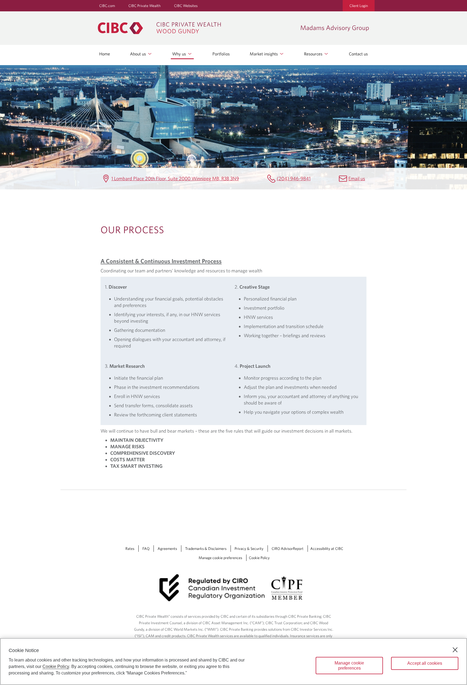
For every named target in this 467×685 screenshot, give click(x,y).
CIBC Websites (186, 6)
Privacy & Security (249, 548)
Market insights (264, 53)
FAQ (145, 548)
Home (104, 53)
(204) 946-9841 (294, 178)
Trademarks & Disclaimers (205, 548)
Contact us (358, 53)
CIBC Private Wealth (144, 6)
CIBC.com (107, 6)
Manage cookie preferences (220, 558)
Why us (179, 53)
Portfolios (221, 53)
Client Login (358, 6)
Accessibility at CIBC (326, 548)
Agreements (167, 548)
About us (138, 53)
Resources (313, 53)
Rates (129, 548)
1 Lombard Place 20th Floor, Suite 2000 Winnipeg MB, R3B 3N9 (175, 178)
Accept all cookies (424, 663)
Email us (356, 178)
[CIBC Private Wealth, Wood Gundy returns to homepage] (196, 28)
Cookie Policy (259, 558)
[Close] (455, 650)
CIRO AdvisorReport (287, 548)
